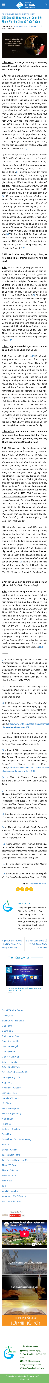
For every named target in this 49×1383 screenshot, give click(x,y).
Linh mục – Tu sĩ (9, 1093)
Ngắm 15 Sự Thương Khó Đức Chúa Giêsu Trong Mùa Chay (12, 944)
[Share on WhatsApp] (18, 889)
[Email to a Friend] (31, 889)
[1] (27, 148)
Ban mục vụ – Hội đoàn (13, 1020)
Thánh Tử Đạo (9, 1165)
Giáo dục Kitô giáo (10, 1046)
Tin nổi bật (30, 14)
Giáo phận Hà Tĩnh (11, 1067)
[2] (17, 172)
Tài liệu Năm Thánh (11, 1155)
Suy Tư (5, 1144)
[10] (20, 561)
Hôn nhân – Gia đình (11, 1087)
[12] (41, 647)
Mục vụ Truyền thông (11, 1113)
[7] (11, 340)
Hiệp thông (7, 1082)
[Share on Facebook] (22, 889)
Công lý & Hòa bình (11, 1041)
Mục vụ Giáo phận (10, 1108)
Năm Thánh (7, 1119)
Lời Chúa (6, 1103)
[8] (33, 356)
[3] (3, 196)
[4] (7, 234)
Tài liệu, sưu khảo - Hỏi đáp (18, 14)
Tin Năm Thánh (9, 1175)
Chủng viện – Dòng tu (12, 1036)
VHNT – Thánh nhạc (11, 1201)
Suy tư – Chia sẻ (10, 1150)
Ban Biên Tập (37, 26)
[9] (10, 397)
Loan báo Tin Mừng (11, 1098)
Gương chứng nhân (11, 1077)
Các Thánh (7, 1026)
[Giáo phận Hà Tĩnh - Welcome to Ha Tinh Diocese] (24, 4)
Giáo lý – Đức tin (10, 1062)
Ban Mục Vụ (7, 1015)
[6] (34, 295)
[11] (3, 575)
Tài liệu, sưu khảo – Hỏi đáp (15, 1160)
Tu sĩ (4, 1186)
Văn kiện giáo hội (10, 1191)
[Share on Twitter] (27, 889)
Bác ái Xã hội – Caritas (12, 1010)
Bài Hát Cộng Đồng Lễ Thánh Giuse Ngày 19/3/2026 (36, 944)
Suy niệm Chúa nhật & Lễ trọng (16, 1139)
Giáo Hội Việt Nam (10, 1057)
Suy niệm (6, 1134)
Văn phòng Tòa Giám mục (14, 1196)
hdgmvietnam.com (38, 883)
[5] (24, 248)
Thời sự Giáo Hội (10, 1170)
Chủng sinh (7, 1031)
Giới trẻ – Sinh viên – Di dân (15, 1072)
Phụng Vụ (5, 14)
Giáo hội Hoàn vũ (10, 1051)
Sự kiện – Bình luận (11, 1129)
